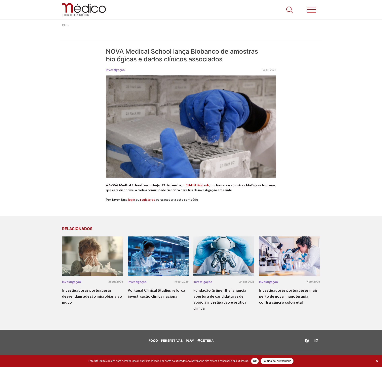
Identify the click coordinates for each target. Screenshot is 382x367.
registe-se (147, 199)
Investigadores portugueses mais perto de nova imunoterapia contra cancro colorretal (288, 296)
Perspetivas (172, 341)
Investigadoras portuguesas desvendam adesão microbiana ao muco (92, 296)
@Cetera (205, 341)
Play (190, 341)
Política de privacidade (277, 360)
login (131, 199)
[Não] (377, 361)
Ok (255, 360)
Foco (153, 341)
